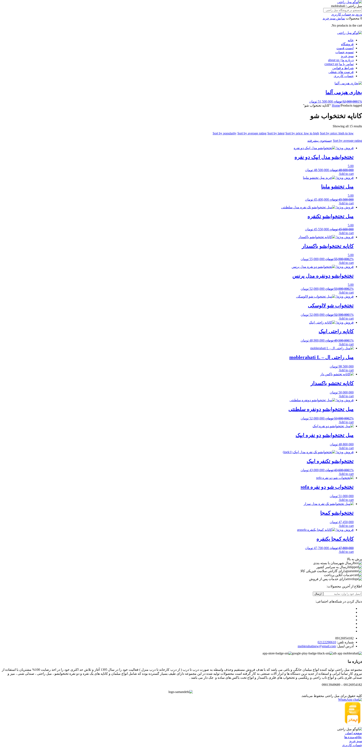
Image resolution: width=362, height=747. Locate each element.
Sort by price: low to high (302, 133)
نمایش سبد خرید (334, 18)
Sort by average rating (251, 133)
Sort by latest (275, 133)
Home (336, 105)
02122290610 (327, 642)
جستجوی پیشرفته (319, 140)
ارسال (318, 593)
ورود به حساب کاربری (346, 14)
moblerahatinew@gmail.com (317, 646)
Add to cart (346, 173)
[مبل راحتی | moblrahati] (349, 2)
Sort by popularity (225, 133)
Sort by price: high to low (337, 133)
